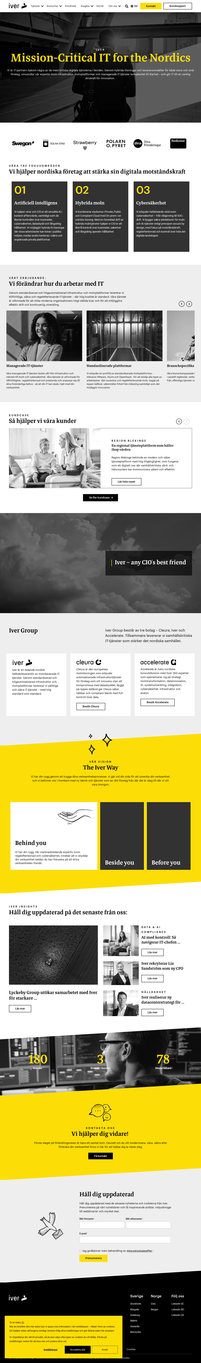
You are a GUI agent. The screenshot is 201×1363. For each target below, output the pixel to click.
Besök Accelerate (157, 702)
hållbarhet (153, 992)
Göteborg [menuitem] (135, 1315)
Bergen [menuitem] (154, 1309)
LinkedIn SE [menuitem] (177, 1303)
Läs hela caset (126, 481)
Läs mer (20, 1008)
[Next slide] (189, 304)
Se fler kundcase (99, 497)
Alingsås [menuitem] (134, 1309)
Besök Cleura (91, 706)
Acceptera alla (77, 1349)
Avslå (105, 1349)
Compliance (154, 932)
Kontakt (151, 6)
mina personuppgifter (139, 1250)
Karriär (100, 6)
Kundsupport (178, 6)
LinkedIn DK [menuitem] (177, 1315)
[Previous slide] (182, 304)
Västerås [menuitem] (134, 1326)
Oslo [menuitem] (153, 1303)
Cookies (131, 1349)
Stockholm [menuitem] (135, 1303)
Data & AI (151, 927)
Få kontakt (100, 1156)
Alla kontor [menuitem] (135, 1332)
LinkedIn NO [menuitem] (177, 1309)
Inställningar (51, 1349)
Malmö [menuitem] (133, 1320)
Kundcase (70, 6)
